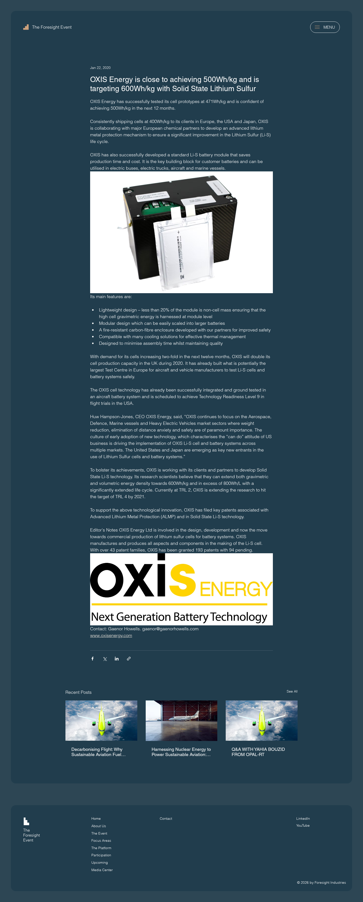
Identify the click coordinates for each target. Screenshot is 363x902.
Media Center (102, 870)
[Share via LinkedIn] (116, 658)
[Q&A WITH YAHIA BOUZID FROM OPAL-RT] (262, 720)
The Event (99, 833)
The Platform (101, 848)
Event (28, 840)
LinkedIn (303, 818)
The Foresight (31, 833)
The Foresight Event (52, 27)
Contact (166, 818)
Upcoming (99, 862)
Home (96, 818)
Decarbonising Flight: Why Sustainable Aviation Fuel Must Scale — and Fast (96, 752)
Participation (101, 855)
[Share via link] (128, 658)
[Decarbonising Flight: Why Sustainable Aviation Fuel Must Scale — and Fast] (101, 720)
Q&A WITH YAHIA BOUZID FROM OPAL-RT (258, 752)
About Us (98, 826)
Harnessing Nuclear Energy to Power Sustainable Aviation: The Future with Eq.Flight (181, 752)
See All (292, 691)
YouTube (303, 825)
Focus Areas (101, 840)
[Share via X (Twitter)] (104, 658)
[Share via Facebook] (92, 658)
